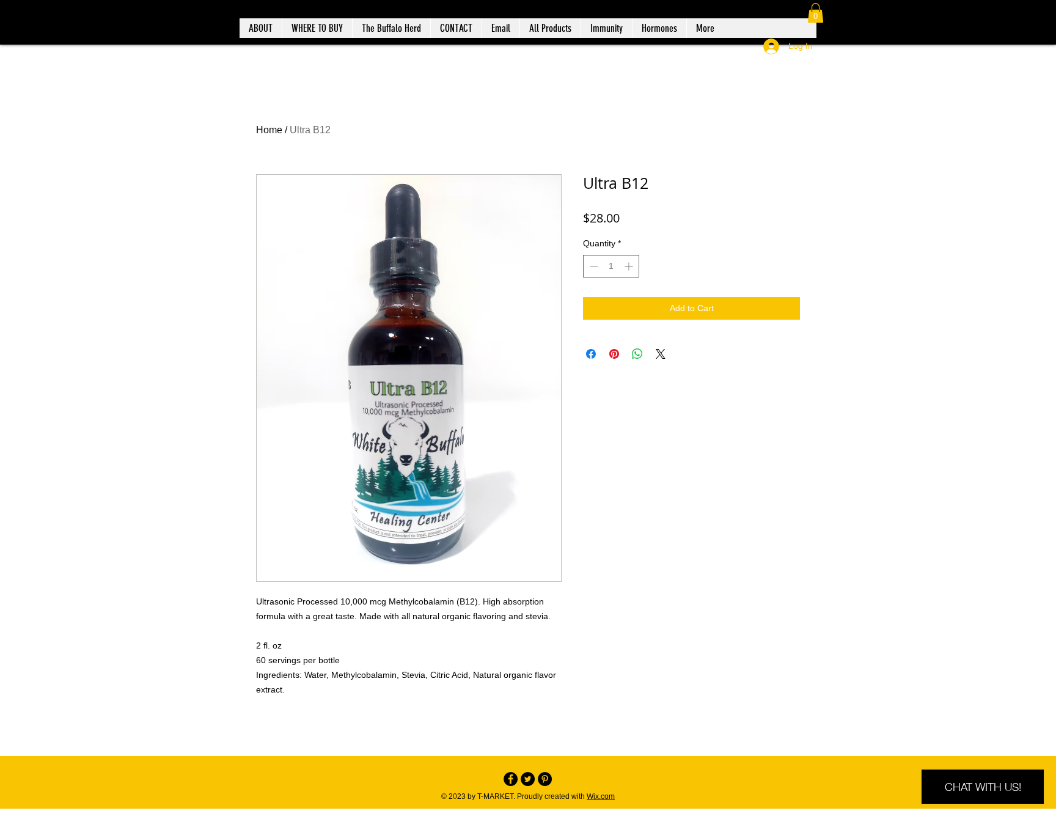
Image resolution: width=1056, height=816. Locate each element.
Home (269, 130)
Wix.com (601, 796)
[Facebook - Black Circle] (511, 779)
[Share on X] (660, 354)
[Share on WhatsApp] (637, 354)
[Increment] (629, 266)
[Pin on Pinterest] (614, 354)
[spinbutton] (611, 266)
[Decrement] (592, 266)
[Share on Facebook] (591, 354)
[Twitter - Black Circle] (528, 779)
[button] (815, 13)
